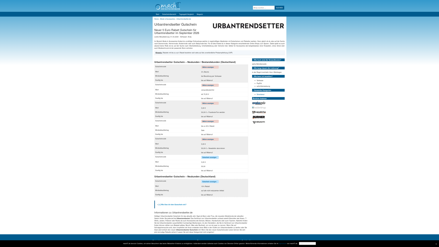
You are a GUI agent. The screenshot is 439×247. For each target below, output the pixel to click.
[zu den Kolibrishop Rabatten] (259, 107)
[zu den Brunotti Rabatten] (259, 122)
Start (157, 14)
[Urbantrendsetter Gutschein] (248, 25)
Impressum (282, 243)
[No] (436, 244)
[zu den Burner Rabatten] (258, 117)
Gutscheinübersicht (169, 14)
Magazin (200, 14)
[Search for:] (264, 8)
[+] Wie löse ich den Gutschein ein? (172, 204)
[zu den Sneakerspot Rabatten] (259, 103)
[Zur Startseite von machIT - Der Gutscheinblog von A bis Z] (168, 5)
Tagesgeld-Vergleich (186, 14)
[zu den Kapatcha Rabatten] (259, 112)
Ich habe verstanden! (307, 243)
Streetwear (261, 94)
